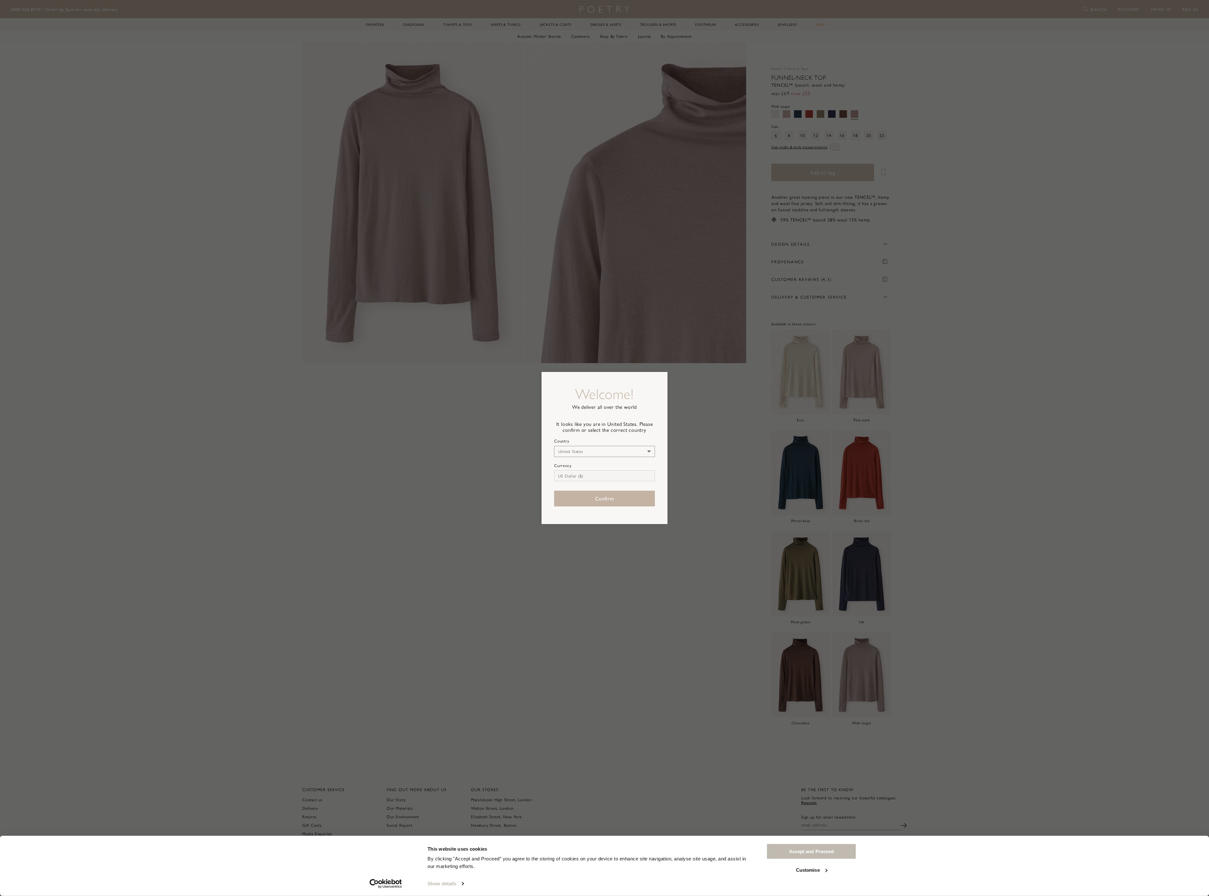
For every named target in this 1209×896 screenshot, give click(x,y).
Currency (562, 465)
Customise (808, 869)
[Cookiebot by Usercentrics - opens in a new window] (385, 883)
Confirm (604, 498)
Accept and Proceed (811, 851)
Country (562, 440)
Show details (442, 883)
